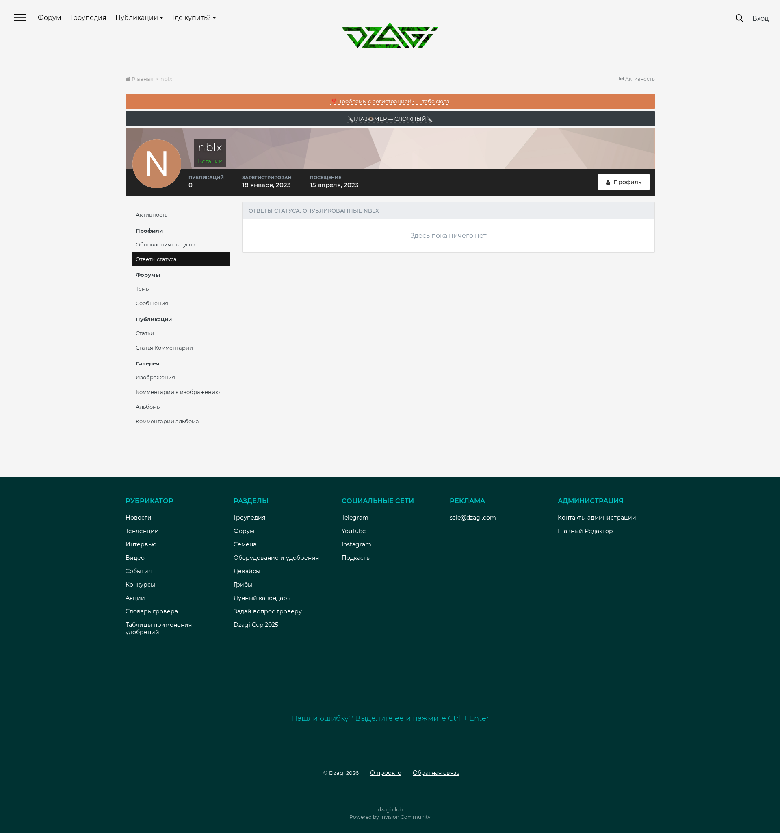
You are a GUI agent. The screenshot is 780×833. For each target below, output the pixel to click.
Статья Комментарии (164, 347)
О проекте (385, 772)
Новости (139, 517)
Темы (143, 288)
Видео (135, 557)
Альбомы (148, 406)
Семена (245, 544)
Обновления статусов (165, 244)
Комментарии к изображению (178, 392)
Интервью (141, 544)
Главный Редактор (585, 531)
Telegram (355, 517)
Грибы (243, 584)
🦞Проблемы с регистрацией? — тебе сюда (390, 101)
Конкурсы (140, 584)
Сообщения (152, 303)
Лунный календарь (262, 598)
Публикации (137, 18)
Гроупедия (88, 18)
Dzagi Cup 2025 (256, 625)
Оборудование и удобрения (276, 557)
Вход (760, 18)
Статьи (145, 333)
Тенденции (142, 531)
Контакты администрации (597, 517)
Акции (135, 598)
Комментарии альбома (167, 421)
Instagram (356, 544)
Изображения (155, 377)
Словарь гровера (152, 611)
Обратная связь (436, 772)
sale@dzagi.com (473, 517)
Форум (49, 18)
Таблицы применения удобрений (159, 628)
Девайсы (247, 571)
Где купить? (192, 18)
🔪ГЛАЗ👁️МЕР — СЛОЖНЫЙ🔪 (390, 118)
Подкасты (356, 557)
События (139, 571)
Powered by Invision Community (390, 817)
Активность (151, 214)
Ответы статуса (156, 259)
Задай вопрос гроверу (268, 611)
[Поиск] (739, 18)
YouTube (354, 531)
